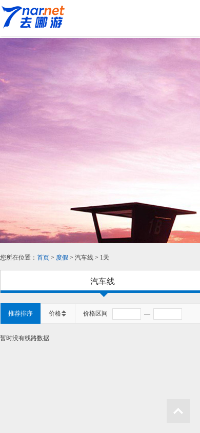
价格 (55, 313)
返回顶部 (178, 411)
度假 (63, 257)
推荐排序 (20, 313)
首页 (43, 257)
